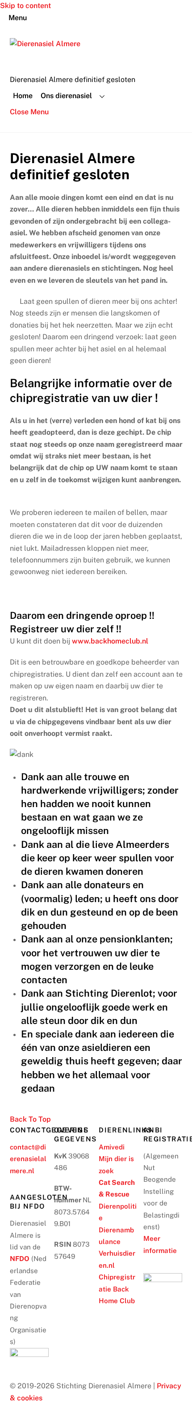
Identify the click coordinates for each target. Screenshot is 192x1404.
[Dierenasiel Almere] (45, 43)
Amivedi (112, 1147)
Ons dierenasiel (66, 95)
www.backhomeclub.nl (110, 641)
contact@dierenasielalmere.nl (28, 1159)
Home (23, 95)
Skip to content (25, 5)
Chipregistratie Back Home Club (117, 1289)
